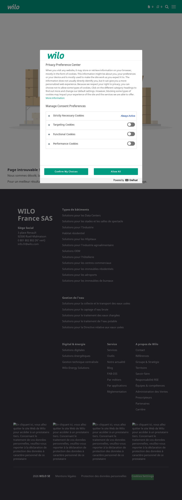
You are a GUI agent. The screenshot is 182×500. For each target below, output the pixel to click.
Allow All (116, 171)
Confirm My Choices (66, 171)
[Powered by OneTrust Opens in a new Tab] (126, 181)
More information (55, 98)
